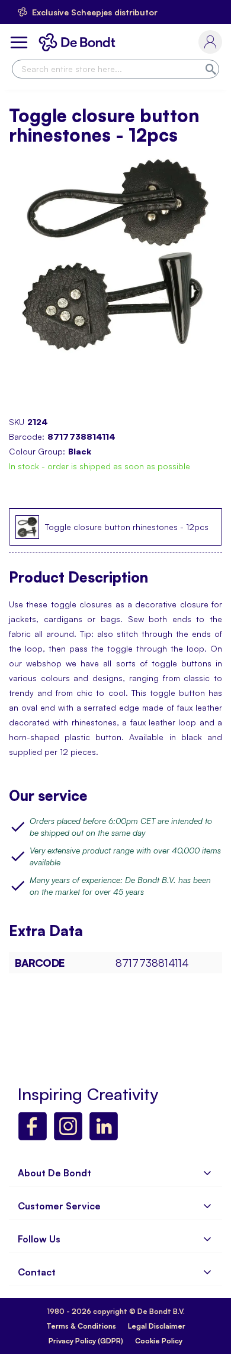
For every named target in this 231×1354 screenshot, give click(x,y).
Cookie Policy (158, 1340)
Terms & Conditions (81, 1326)
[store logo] (79, 42)
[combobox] (115, 69)
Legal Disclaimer (156, 1326)
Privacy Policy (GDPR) (86, 1340)
